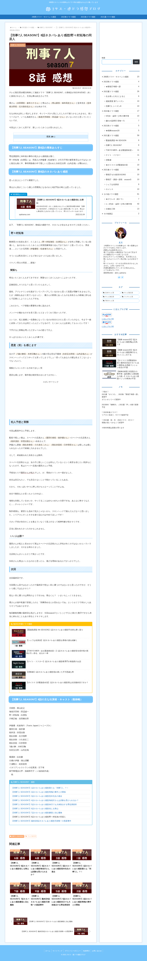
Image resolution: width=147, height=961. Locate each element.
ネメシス (122, 189)
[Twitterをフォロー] (122, 277)
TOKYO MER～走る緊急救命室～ (122, 150)
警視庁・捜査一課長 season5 (122, 179)
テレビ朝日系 (32, 836)
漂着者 (122, 160)
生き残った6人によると (122, 96)
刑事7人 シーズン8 (122, 106)
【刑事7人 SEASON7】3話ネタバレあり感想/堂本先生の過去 (37, 796)
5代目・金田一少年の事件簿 (122, 116)
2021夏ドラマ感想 (121, 135)
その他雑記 (121, 214)
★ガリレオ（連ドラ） (122, 199)
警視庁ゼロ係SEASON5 (122, 175)
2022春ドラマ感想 (121, 111)
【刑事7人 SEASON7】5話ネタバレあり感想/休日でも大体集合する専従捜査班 (44, 804)
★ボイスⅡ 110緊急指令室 (122, 165)
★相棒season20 (122, 131)
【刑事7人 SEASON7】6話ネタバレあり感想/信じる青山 (35, 809)
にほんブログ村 (108, 319)
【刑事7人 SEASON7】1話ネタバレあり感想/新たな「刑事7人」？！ (40, 788)
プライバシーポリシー (73, 951)
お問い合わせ (97, 951)
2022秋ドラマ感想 (121, 82)
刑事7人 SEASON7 (18, 836)
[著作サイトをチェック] (119, 277)
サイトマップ (57, 951)
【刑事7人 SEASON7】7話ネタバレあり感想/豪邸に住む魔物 (37, 813)
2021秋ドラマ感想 (121, 126)
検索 (103, 58)
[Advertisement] (50, 400)
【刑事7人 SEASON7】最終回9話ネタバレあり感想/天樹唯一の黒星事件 (41, 821)
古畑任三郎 (122, 209)
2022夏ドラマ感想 (121, 91)
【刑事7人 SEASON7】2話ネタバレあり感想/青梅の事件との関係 (39, 792)
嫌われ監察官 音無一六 (122, 121)
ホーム (47, 951)
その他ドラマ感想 (121, 194)
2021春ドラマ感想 (121, 170)
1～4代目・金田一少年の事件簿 (122, 204)
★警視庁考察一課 (122, 87)
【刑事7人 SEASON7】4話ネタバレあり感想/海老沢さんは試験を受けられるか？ (45, 800)
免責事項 (86, 951)
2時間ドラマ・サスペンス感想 (121, 77)
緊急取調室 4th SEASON (122, 140)
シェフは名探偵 (122, 184)
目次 (48, 136)
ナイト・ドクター (122, 155)
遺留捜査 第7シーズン (122, 101)
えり (121, 242)
